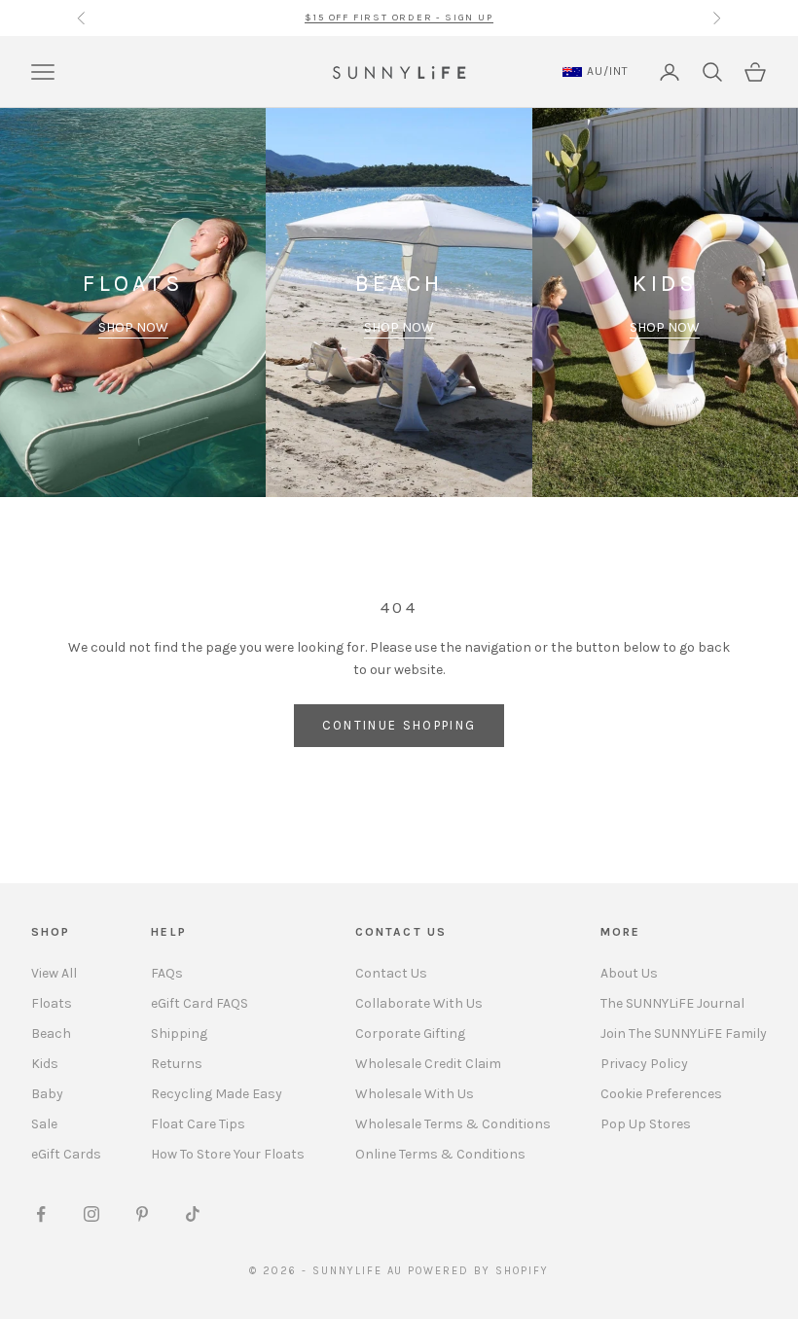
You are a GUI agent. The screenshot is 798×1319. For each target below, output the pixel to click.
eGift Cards (66, 1154)
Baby (47, 1094)
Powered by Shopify (478, 1271)
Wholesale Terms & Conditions (453, 1124)
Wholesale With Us (414, 1094)
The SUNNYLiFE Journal (672, 1003)
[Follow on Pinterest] (142, 1214)
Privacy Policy (644, 1063)
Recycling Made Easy (216, 1094)
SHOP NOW (133, 327)
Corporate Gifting (410, 1033)
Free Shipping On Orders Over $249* (398, 17)
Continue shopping (399, 725)
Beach (51, 1033)
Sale (44, 1124)
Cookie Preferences (661, 1094)
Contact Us (391, 973)
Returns (176, 1063)
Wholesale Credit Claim (428, 1063)
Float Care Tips (198, 1124)
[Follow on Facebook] (41, 1214)
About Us (629, 973)
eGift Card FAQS (199, 1003)
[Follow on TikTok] (192, 1214)
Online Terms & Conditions (440, 1154)
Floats (51, 1003)
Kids (44, 1063)
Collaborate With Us (419, 1003)
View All (54, 973)
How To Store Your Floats (228, 1154)
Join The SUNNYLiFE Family (683, 1033)
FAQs (167, 973)
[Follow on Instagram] (91, 1214)
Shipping (179, 1033)
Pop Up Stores (645, 1124)
